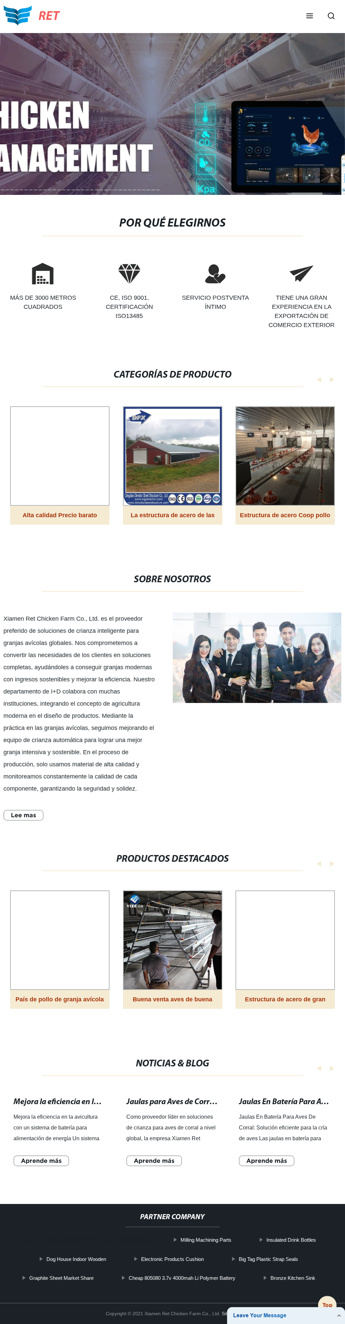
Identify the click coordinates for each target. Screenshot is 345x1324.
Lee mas (23, 815)
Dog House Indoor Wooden (76, 1259)
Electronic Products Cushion (172, 1259)
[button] (310, 16)
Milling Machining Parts (206, 1240)
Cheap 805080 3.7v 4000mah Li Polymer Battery (182, 1278)
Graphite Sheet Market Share (61, 1278)
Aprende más (41, 1160)
